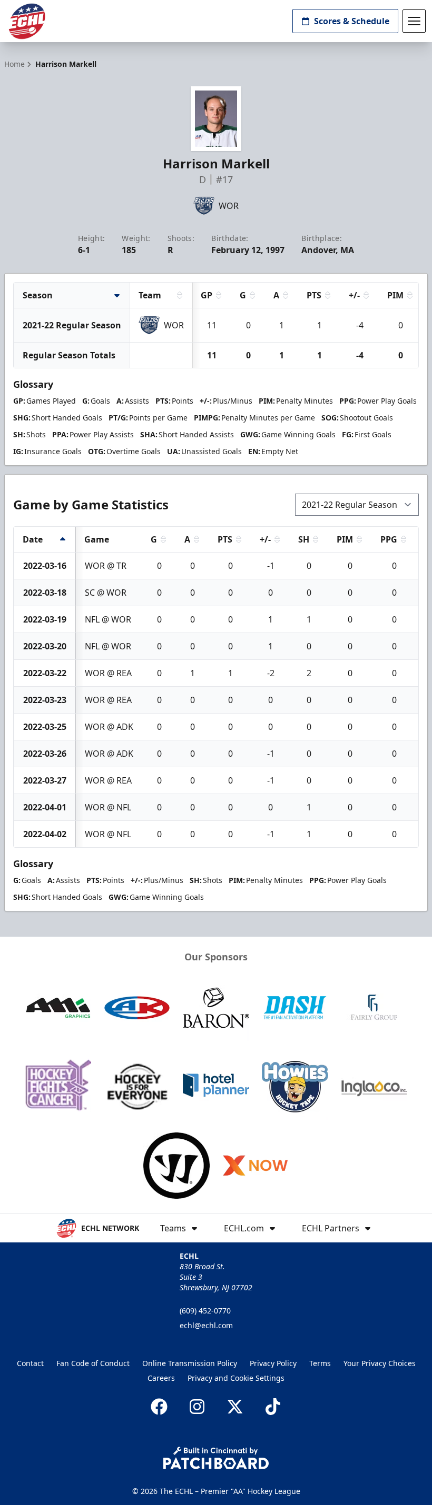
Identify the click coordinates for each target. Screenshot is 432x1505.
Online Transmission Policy (189, 1363)
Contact (30, 1363)
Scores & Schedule (351, 21)
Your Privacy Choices (379, 1363)
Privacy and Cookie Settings (236, 1378)
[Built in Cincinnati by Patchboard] (216, 1458)
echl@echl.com (206, 1325)
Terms (320, 1363)
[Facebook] (159, 1406)
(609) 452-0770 (205, 1311)
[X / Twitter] (235, 1406)
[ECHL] (26, 21)
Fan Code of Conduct (93, 1363)
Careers (161, 1378)
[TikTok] (273, 1406)
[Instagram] (197, 1406)
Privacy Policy (273, 1363)
